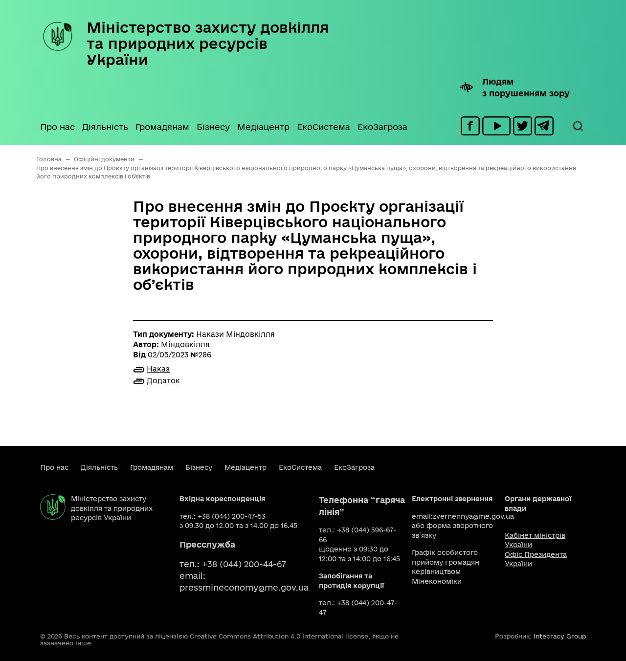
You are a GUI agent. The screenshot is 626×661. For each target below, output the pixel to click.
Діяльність (105, 127)
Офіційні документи (104, 159)
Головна (49, 159)
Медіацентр (263, 127)
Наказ (158, 369)
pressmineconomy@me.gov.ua (244, 587)
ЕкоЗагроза (382, 127)
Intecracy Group (560, 636)
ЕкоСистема (323, 127)
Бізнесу (213, 127)
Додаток (163, 380)
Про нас (57, 127)
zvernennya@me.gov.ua (473, 516)
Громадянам (162, 127)
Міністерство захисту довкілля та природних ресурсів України (208, 43)
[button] (577, 126)
